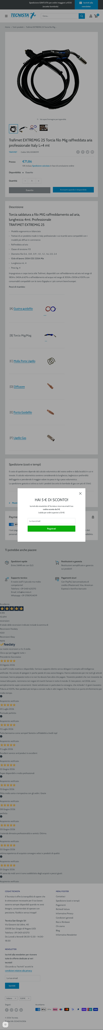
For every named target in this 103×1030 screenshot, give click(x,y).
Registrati (51, 528)
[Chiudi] (80, 493)
